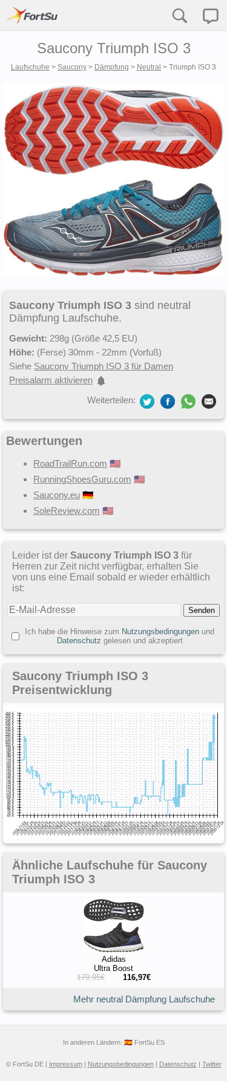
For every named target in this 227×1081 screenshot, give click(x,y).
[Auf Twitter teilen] (147, 401)
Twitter (212, 1064)
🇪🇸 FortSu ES (144, 1042)
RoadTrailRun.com (70, 463)
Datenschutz (79, 640)
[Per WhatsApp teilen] (188, 401)
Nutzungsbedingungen (160, 631)
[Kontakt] (210, 16)
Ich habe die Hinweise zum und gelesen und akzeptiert (119, 636)
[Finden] (179, 15)
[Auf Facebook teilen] (168, 401)
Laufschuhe (30, 67)
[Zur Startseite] (32, 15)
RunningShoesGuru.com (82, 479)
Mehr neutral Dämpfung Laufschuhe (144, 999)
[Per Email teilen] (209, 401)
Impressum (65, 1064)
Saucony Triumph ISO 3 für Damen (103, 366)
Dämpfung (111, 67)
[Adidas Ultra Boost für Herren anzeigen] (114, 950)
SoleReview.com (66, 510)
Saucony (72, 67)
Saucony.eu (56, 495)
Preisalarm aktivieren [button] (51, 380)
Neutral (149, 67)
